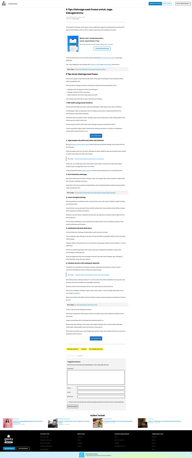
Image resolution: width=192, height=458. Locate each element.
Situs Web (70, 396)
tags (153, 449)
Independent (107, 64)
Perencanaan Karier (45, 443)
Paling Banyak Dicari (120, 446)
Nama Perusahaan (119, 440)
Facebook (79, 437)
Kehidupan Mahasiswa (46, 446)
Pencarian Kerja (44, 437)
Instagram (80, 443)
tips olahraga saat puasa (95, 349)
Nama (69, 388)
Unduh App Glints (155, 3)
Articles (154, 440)
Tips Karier (80, 356)
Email (68, 392)
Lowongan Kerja (12, 3)
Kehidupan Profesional (46, 440)
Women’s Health (95, 64)
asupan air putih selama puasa (80, 144)
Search (153, 446)
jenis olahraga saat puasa (107, 58)
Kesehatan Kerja (71, 356)
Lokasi (116, 437)
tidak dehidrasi (86, 170)
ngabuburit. (76, 293)
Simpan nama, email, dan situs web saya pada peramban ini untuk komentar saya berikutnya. (96, 402)
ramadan (83, 349)
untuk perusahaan (182, 3)
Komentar (70, 368)
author (153, 443)
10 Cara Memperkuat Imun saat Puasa (86, 305)
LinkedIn (79, 446)
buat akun (167, 3)
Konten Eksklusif (44, 449)
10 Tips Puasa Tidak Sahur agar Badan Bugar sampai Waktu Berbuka (95, 192)
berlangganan (9, 448)
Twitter (79, 440)
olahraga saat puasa (72, 349)
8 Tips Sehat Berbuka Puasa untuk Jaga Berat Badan (90, 69)
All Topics (154, 437)
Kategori (117, 443)
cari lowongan (23, 448)
